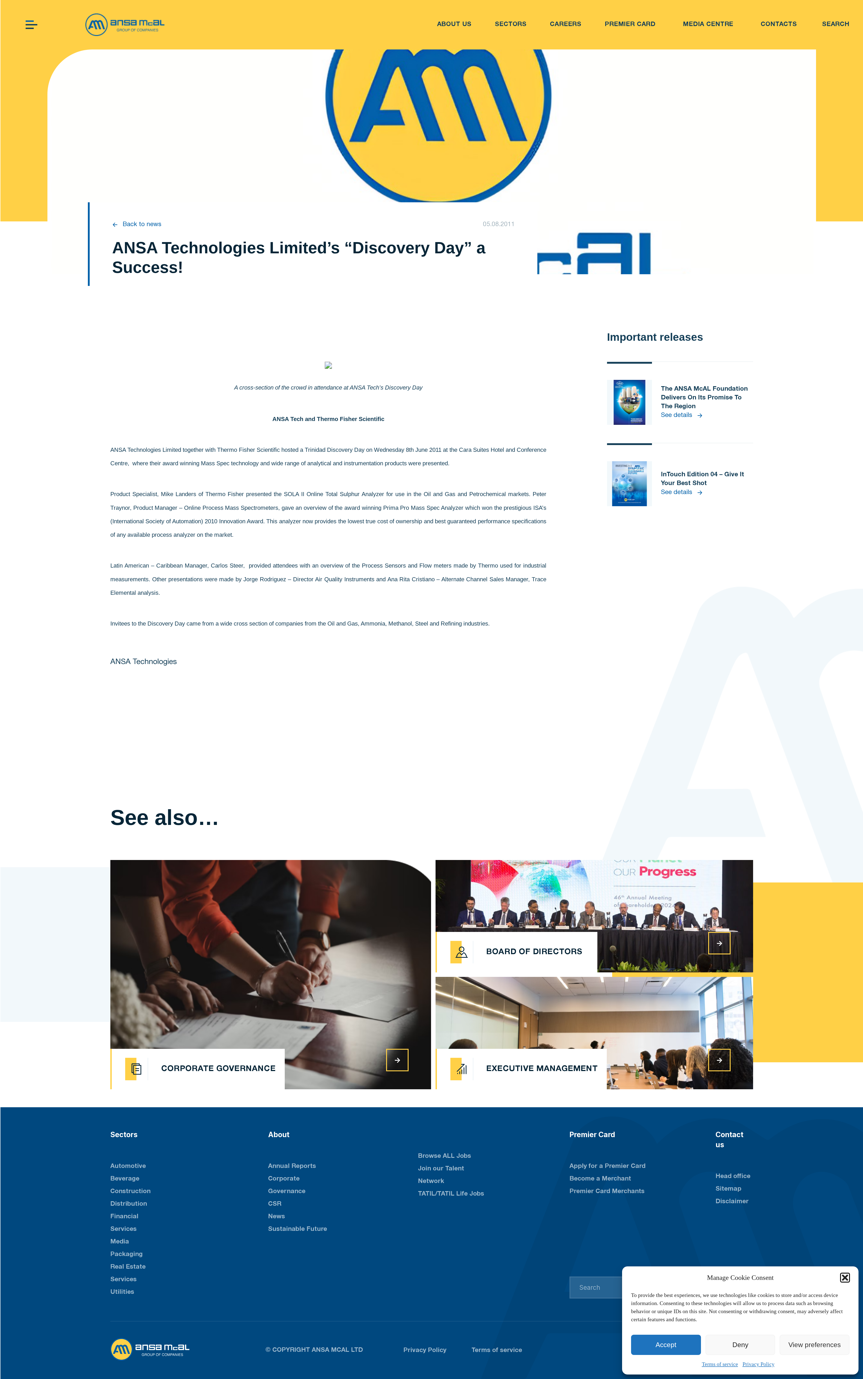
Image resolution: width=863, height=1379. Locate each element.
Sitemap (728, 1189)
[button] (845, 1277)
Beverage (124, 1179)
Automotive (128, 1166)
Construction (130, 1191)
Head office (733, 1176)
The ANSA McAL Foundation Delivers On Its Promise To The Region (704, 398)
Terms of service (720, 1364)
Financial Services (124, 1223)
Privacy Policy (758, 1364)
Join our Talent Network (441, 1175)
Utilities (122, 1292)
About (278, 1134)
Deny (740, 1344)
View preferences (814, 1344)
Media (119, 1242)
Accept (666, 1344)
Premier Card (592, 1134)
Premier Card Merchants (607, 1191)
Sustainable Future (297, 1229)
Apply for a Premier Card (607, 1166)
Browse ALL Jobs (444, 1156)
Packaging (126, 1254)
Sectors (124, 1134)
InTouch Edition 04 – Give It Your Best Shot (702, 479)
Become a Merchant (600, 1179)
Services (123, 1280)
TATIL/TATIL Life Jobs (451, 1194)
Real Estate (128, 1267)
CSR (274, 1204)
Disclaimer (732, 1202)
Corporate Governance (286, 1185)
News (276, 1217)
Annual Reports (292, 1166)
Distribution (128, 1204)
